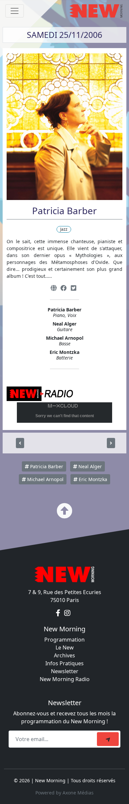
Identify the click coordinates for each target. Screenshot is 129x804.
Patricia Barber (46, 466)
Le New (65, 647)
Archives (64, 655)
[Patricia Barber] (20, 443)
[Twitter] (73, 288)
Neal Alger (89, 466)
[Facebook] (64, 288)
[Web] (54, 288)
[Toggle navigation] (14, 10)
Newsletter (64, 671)
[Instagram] (67, 613)
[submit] (108, 739)
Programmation (64, 639)
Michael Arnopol (45, 479)
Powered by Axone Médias (64, 793)
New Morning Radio (65, 679)
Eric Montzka (92, 479)
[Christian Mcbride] (111, 443)
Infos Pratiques (64, 663)
